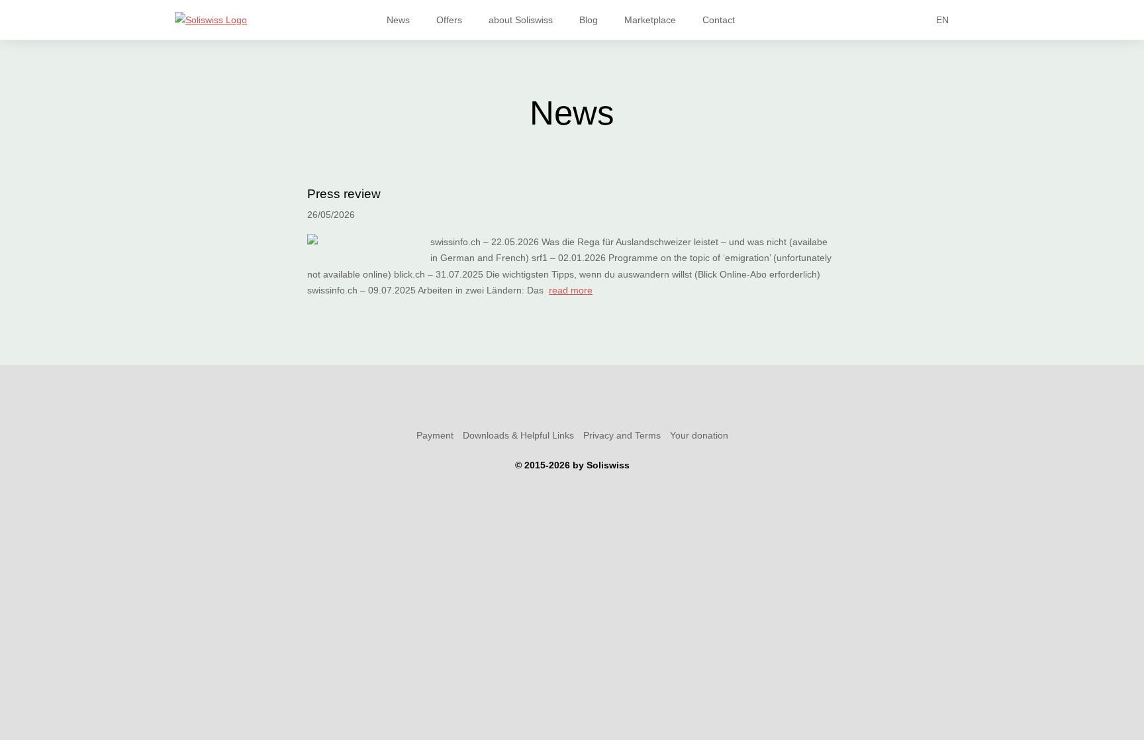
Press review (344, 194)
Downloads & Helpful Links (518, 435)
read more (571, 290)
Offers (449, 20)
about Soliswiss (521, 20)
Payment (434, 435)
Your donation (699, 435)
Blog (588, 20)
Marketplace (650, 20)
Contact (718, 20)
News (398, 20)
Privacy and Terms (622, 435)
